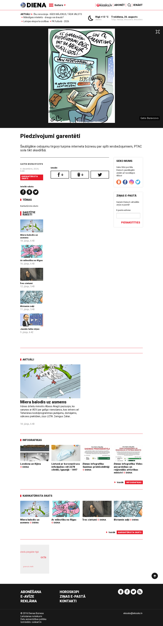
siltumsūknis (41, 568)
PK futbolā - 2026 (60, 21)
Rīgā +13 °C (102, 16)
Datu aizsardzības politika (33, 619)
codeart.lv (37, 622)
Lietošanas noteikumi (31, 616)
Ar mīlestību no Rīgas (31, 260)
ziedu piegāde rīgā (29, 552)
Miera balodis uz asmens (43, 402)
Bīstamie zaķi (27, 306)
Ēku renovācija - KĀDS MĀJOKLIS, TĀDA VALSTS (58, 14)
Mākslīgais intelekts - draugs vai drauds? (43, 17)
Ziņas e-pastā (72, 596)
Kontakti (68, 601)
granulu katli (28, 567)
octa (43, 557)
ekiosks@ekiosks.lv (132, 613)
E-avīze (27, 596)
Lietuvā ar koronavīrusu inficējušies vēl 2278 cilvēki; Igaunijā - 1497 (65, 466)
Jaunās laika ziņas (29, 329)
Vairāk (120, 482)
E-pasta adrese (123, 210)
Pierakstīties (130, 222)
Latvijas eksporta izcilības (36, 21)
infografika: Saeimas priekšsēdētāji (96, 466)
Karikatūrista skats (29, 177)
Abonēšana (31, 592)
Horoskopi (69, 592)
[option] (81, 78)
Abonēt (119, 5)
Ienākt (138, 5)
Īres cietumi (26, 283)
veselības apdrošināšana (33, 560)
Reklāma (29, 601)
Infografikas (32, 440)
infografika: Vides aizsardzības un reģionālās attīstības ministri (128, 468)
